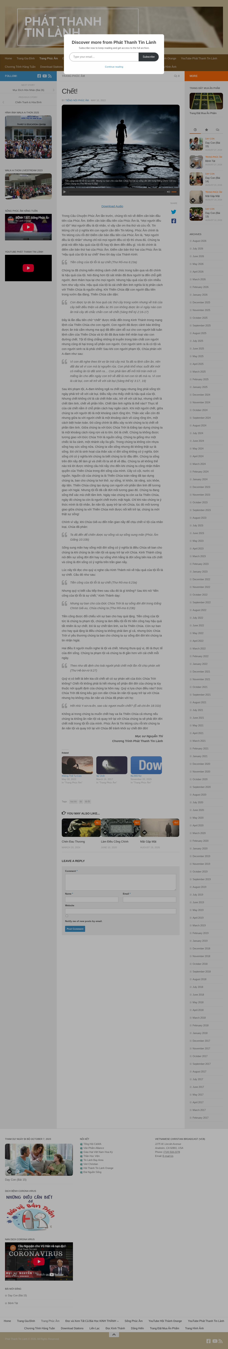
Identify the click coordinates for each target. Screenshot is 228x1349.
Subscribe (149, 56)
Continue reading (114, 66)
